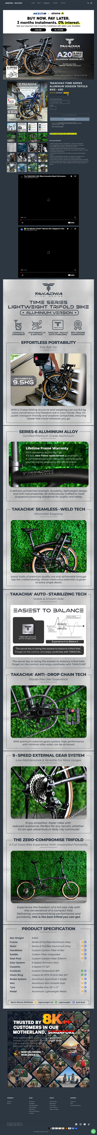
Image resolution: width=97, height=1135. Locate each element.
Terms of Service (53, 1107)
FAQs (71, 1103)
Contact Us (73, 1101)
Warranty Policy (53, 1101)
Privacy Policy (53, 1105)
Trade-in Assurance (54, 1109)
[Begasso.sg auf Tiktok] (89, 1124)
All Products (32, 1101)
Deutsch (11, 1124)
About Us (9, 1101)
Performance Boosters (34, 1111)
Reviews (9, 1103)
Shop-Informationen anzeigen (57, 126)
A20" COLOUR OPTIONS (56, 99)
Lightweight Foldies (33, 1105)
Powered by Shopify (44, 1131)
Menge (51, 105)
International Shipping (75, 1105)
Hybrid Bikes (32, 1109)
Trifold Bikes (32, 1103)
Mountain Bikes (32, 1107)
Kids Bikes (31, 1113)
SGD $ (18, 1124)
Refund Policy (53, 1103)
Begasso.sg (39, 1131)
